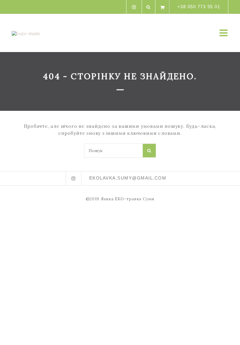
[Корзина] (162, 7)
